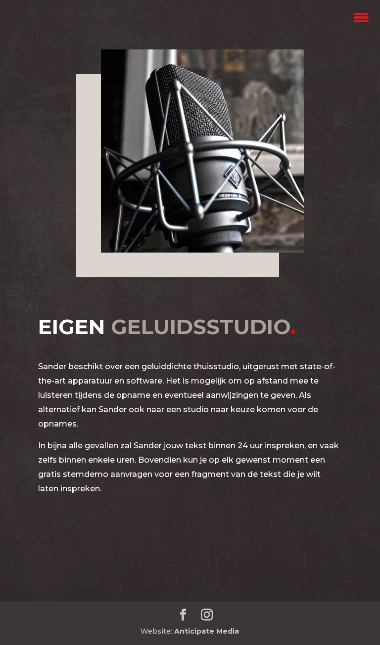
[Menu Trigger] (361, 16)
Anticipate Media (206, 631)
